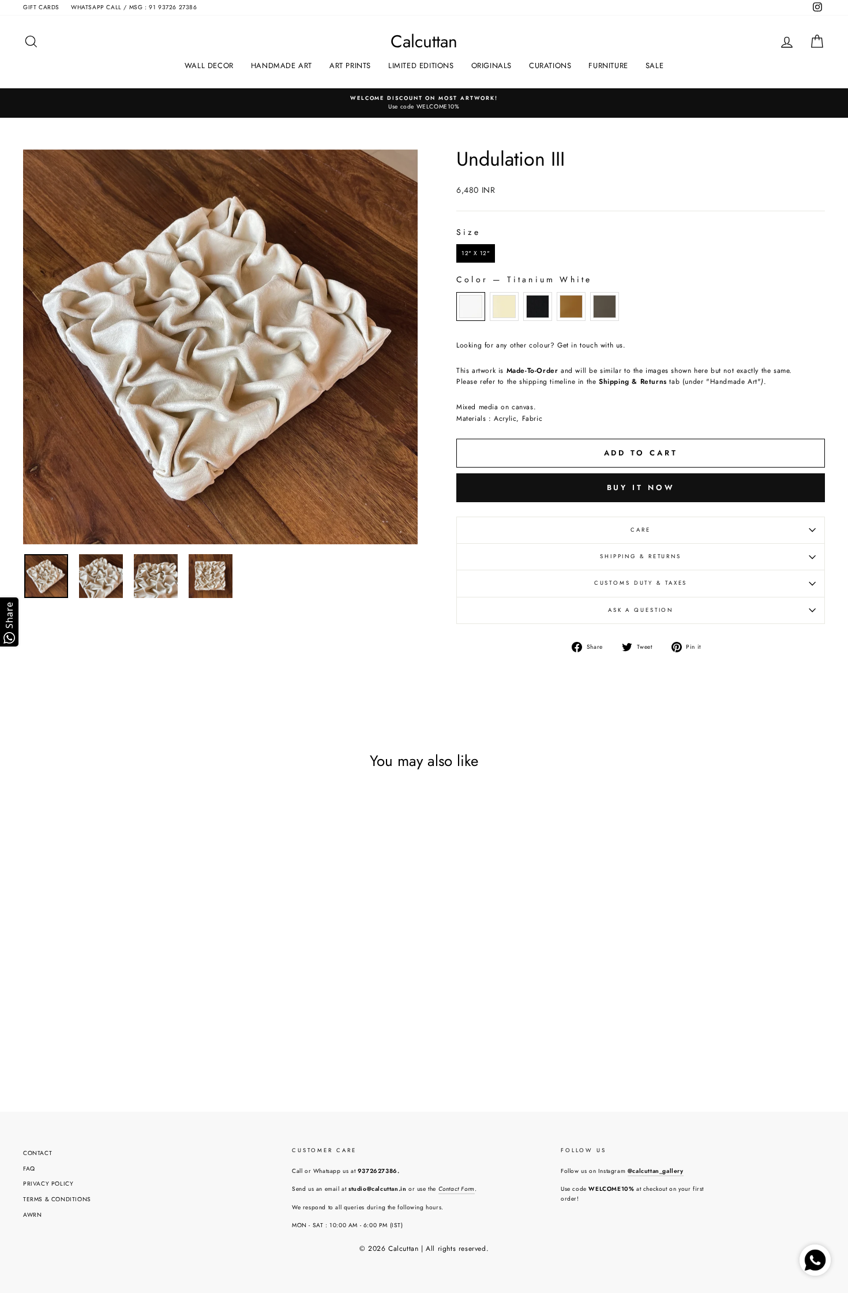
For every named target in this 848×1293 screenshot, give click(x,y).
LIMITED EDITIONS (421, 65)
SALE (654, 65)
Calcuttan (424, 41)
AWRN (32, 1214)
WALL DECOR (209, 65)
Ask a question (640, 610)
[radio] (475, 253)
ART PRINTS (350, 65)
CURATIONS (550, 65)
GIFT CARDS (41, 7)
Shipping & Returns (640, 556)
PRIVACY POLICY (48, 1183)
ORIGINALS (491, 65)
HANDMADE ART (281, 65)
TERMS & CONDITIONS (57, 1199)
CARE (641, 530)
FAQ (29, 1168)
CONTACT (37, 1153)
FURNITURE (608, 65)
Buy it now (641, 487)
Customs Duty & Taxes (641, 583)
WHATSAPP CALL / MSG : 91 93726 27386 (134, 7)
